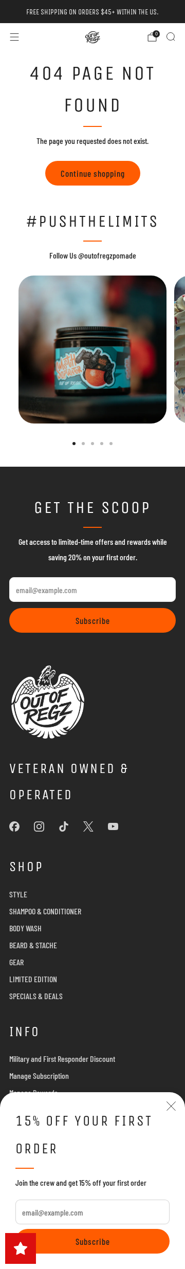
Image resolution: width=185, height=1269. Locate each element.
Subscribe (93, 1241)
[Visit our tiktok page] (63, 826)
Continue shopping (93, 173)
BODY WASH (25, 928)
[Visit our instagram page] (39, 826)
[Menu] (14, 37)
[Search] (170, 36)
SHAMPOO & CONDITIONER (45, 911)
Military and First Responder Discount (62, 1058)
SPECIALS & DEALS (36, 996)
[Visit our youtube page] (113, 826)
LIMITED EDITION (33, 979)
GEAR (16, 962)
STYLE (18, 894)
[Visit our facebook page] (14, 826)
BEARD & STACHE (33, 945)
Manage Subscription (39, 1075)
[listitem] (92, 12)
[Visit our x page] (88, 826)
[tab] (74, 443)
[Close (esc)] (171, 1106)
